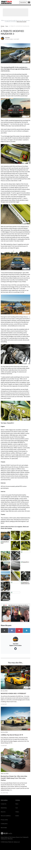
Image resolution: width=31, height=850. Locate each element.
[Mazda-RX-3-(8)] (15, 576)
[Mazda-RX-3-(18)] (5, 545)
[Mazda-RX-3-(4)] (25, 586)
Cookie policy (4, 823)
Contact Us (3, 804)
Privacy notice (4, 819)
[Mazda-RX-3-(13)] (25, 555)
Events (17, 815)
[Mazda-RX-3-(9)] (5, 576)
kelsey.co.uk (17, 842)
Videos (17, 811)
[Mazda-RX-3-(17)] (15, 545)
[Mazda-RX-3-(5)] (15, 586)
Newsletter (23, 2)
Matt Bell (7, 37)
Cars (6, 26)
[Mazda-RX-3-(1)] (5, 596)
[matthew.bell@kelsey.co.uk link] (15, 648)
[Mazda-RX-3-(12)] (5, 566)
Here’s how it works (21, 21)
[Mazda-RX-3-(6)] (5, 586)
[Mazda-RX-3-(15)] (5, 555)
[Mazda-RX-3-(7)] (25, 576)
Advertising (4, 807)
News (16, 804)
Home (2, 26)
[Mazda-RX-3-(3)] (5, 535)
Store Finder (4, 827)
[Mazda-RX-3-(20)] (15, 535)
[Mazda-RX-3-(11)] (15, 566)
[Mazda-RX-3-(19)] (25, 535)
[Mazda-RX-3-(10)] (25, 566)
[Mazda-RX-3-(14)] (15, 555)
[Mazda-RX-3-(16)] (25, 545)
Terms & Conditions (6, 815)
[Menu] (29, 2)
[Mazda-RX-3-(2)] (15, 596)
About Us (3, 811)
